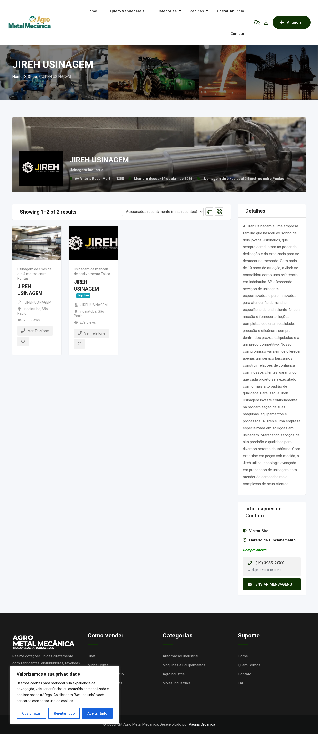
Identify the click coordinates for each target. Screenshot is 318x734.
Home (92, 11)
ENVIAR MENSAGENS (273, 584)
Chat (91, 656)
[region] (64, 695)
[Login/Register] (266, 22)
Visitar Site (258, 531)
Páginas (197, 11)
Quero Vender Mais (127, 11)
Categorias (167, 11)
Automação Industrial (180, 656)
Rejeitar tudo (64, 713)
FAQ (241, 683)
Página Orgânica (202, 724)
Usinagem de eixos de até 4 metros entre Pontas (244, 179)
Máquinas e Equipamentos (184, 665)
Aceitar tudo (97, 713)
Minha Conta (98, 665)
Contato (237, 33)
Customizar (31, 713)
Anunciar (295, 22)
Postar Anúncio (230, 11)
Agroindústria (174, 674)
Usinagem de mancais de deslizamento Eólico (92, 271)
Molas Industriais (177, 683)
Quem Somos (249, 665)
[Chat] (257, 22)
